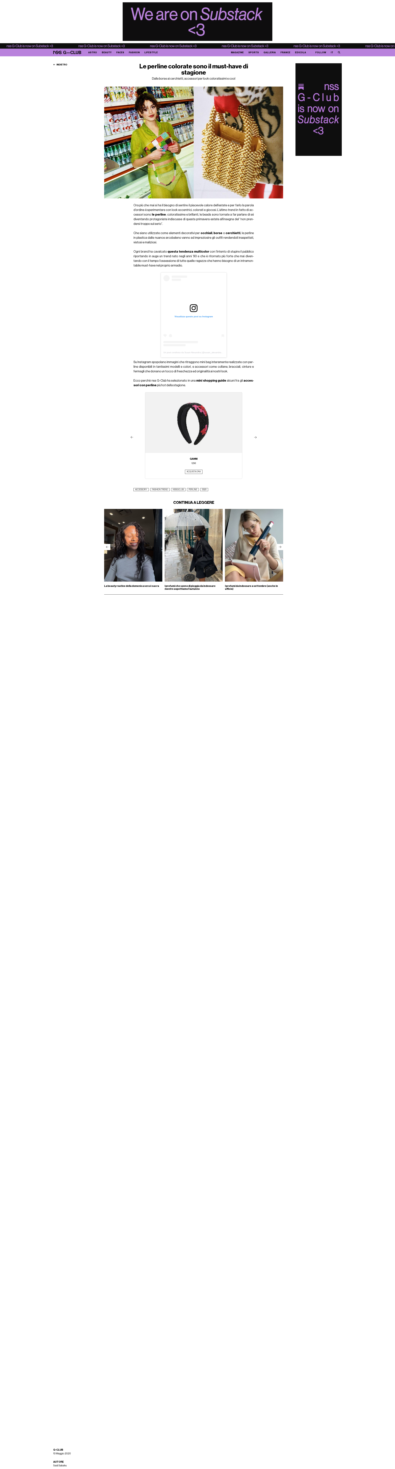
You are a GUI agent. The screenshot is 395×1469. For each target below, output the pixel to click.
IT (332, 52)
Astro (92, 52)
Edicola (300, 52)
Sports (253, 52)
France (285, 52)
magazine (237, 52)
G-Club (58, 1450)
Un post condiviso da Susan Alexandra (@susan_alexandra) (192, 352)
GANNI (194, 459)
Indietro (61, 65)
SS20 (204, 490)
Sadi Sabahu (60, 1465)
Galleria (270, 52)
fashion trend (160, 490)
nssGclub (178, 490)
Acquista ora (194, 472)
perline (193, 490)
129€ (193, 463)
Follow (320, 52)
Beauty (107, 52)
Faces (120, 52)
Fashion (134, 52)
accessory (141, 490)
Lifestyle (151, 52)
